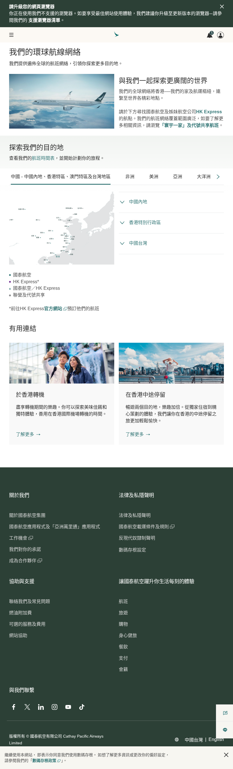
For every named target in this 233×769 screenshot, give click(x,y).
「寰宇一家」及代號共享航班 (189, 125)
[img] (222, 6)
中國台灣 (194, 740)
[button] (28, 434)
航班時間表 (43, 158)
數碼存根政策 (44, 760)
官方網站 (53, 308)
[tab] (60, 177)
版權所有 (17, 736)
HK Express (209, 111)
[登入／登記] (220, 35)
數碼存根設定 (132, 550)
